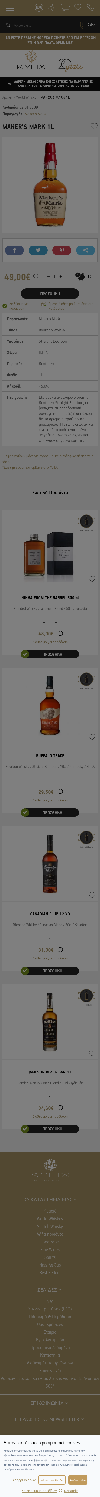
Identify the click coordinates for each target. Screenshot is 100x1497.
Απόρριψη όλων (24, 1480)
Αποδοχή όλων (78, 1480)
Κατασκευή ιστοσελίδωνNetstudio (50, 1490)
